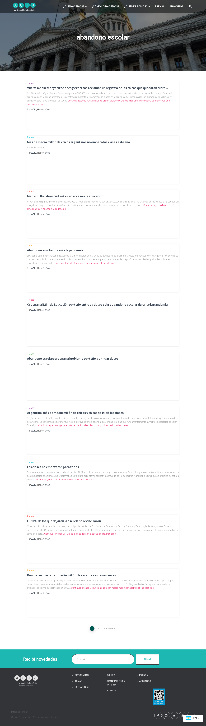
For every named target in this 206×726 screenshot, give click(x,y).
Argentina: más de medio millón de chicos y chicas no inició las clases (75, 413)
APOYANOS (176, 6)
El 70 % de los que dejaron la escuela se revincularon (64, 521)
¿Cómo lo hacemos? (105, 6)
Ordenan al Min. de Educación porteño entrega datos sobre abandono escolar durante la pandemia (97, 304)
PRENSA (160, 6)
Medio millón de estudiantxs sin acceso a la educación (65, 196)
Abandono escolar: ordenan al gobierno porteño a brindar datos (72, 358)
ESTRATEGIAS (82, 687)
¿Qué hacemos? (74, 6)
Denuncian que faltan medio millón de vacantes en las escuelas (71, 575)
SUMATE (111, 690)
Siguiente (108, 628)
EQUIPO (111, 675)
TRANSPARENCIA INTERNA (116, 683)
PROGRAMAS (82, 675)
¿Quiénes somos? (136, 6)
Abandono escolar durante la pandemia (55, 250)
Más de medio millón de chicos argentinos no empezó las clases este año (78, 142)
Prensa (30, 83)
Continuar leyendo (84, 263)
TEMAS (78, 681)
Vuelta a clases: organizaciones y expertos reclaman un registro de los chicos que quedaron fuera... (97, 88)
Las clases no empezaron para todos (53, 467)
